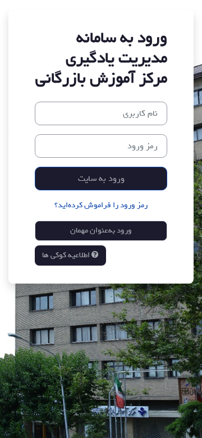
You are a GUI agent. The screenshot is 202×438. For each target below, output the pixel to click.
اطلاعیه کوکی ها (66, 255)
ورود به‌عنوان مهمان (101, 230)
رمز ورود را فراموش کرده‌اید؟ (101, 205)
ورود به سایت (101, 178)
